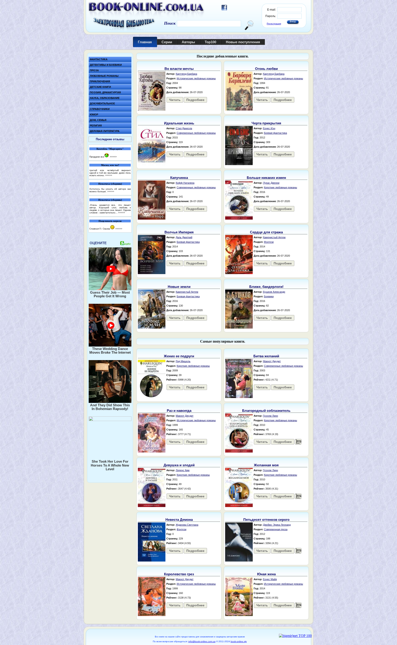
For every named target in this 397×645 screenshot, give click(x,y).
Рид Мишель (183, 361)
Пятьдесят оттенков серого (266, 520)
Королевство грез (179, 574)
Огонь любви (266, 69)
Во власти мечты (179, 69)
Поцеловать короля (110, 221)
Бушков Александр (274, 291)
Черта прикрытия (266, 123)
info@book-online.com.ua (202, 641)
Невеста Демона (179, 520)
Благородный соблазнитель (266, 411)
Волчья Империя (179, 232)
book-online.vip (239, 641)
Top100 (210, 42)
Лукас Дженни (271, 182)
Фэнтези (269, 242)
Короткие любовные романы (280, 187)
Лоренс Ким (183, 470)
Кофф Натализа (185, 182)
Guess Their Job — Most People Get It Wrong (110, 294)
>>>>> (113, 156)
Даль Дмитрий (184, 237)
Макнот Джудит (272, 361)
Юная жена (266, 574)
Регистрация (274, 23)
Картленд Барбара (186, 73)
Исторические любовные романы (196, 78)
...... (298, 442)
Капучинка (179, 178)
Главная (145, 42)
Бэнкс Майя (270, 579)
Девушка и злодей (179, 465)
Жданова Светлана (187, 524)
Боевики (269, 296)
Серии (167, 42)
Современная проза (275, 529)
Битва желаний (266, 356)
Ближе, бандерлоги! (266, 287)
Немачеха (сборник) (110, 183)
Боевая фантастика (275, 133)
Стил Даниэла (184, 128)
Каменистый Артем (274, 237)
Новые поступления (243, 42)
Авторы (188, 42)
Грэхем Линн (270, 415)
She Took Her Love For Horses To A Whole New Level (110, 465)
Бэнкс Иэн (269, 128)
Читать (175, 100)
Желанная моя (266, 465)
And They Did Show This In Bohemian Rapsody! (110, 407)
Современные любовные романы (196, 133)
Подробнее (195, 100)
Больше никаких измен (266, 178)
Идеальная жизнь (179, 123)
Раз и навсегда (179, 411)
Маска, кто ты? (110, 165)
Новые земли (179, 287)
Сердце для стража (266, 232)
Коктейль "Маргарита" (110, 148)
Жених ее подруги (179, 356)
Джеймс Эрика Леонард (277, 524)
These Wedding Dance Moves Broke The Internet (110, 351)
